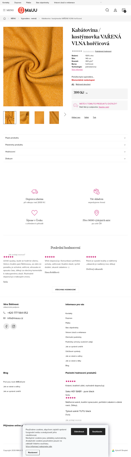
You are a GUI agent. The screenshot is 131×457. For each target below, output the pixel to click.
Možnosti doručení (83, 84)
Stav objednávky (42, 2)
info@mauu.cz (15, 318)
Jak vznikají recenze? (16, 255)
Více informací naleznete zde (39, 446)
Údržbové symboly (73, 351)
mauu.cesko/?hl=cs (13, 326)
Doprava (17, 2)
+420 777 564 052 (17, 313)
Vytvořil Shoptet (121, 450)
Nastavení (32, 452)
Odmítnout (79, 431)
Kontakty (6, 2)
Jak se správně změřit (74, 346)
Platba (28, 2)
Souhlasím (97, 431)
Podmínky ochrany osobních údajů (79, 342)
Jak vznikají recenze (73, 420)
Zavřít (85, 115)
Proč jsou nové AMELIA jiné (14, 382)
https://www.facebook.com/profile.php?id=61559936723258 (6, 326)
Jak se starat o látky (73, 361)
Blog (67, 365)
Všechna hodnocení (65, 289)
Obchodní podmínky (73, 337)
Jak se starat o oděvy (74, 356)
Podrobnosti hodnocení (103, 51)
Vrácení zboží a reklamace (64, 2)
